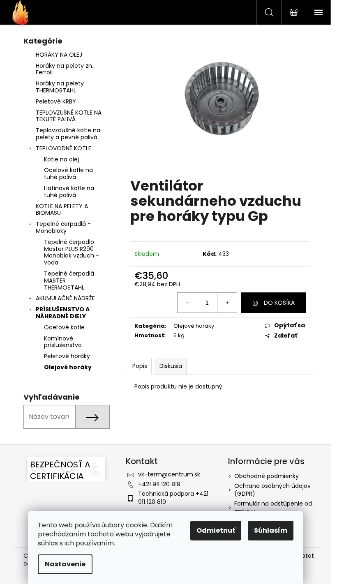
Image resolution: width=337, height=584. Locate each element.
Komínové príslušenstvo (63, 341)
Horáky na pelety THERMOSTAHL (60, 86)
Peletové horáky (67, 356)
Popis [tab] (139, 366)
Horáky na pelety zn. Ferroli (64, 69)
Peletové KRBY (56, 101)
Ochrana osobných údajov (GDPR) (272, 490)
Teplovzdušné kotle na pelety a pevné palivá (68, 133)
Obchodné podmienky (266, 476)
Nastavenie (65, 564)
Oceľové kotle (64, 327)
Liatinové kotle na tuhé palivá (69, 191)
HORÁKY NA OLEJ (59, 55)
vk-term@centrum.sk (169, 474)
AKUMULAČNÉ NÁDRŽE (65, 298)
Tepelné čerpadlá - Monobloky (63, 227)
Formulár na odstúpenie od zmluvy (273, 507)
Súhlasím (270, 530)
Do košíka (279, 303)
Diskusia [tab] (170, 366)
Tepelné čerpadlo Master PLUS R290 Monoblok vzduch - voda (71, 252)
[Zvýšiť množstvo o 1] (227, 303)
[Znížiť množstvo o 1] (187, 303)
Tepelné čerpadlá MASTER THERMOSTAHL (69, 280)
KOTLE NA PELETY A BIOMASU (62, 209)
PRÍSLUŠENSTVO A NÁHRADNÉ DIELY (63, 312)
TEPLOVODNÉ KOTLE (63, 148)
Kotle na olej (61, 159)
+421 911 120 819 (159, 484)
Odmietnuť (215, 530)
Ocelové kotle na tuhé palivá (68, 173)
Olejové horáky (68, 367)
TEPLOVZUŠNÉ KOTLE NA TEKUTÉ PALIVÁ (69, 116)
